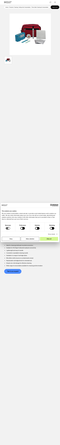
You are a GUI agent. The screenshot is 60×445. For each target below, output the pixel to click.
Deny (11, 239)
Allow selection (30, 239)
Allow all (49, 239)
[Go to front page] (8, 2)
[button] (8, 60)
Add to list (55, 7)
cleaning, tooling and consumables (22, 7)
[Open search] (50, 2)
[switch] (22, 228)
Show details (51, 234)
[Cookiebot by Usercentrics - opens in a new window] (51, 205)
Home (6, 7)
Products (11, 7)
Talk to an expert (13, 271)
